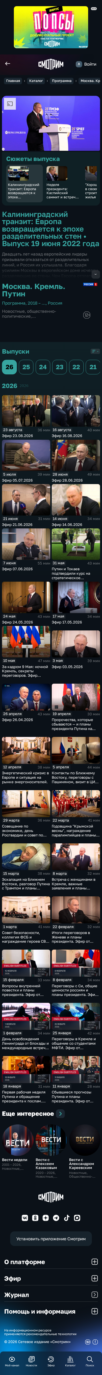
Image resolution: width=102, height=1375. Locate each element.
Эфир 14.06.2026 (67, 524)
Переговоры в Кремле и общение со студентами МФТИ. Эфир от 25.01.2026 (74, 1045)
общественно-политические (29, 314)
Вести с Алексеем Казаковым (46, 1164)
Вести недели (14, 1160)
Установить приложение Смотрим (51, 1238)
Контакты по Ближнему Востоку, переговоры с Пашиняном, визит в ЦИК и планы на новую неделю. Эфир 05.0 (75, 782)
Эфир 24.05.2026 (17, 622)
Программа (62, 81)
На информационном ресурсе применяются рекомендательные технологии (40, 1332)
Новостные (13, 311)
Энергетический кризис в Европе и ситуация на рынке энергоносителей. (25, 777)
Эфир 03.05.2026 (67, 667)
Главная (13, 81)
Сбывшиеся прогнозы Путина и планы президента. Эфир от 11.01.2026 (71, 1098)
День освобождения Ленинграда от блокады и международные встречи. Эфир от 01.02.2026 (25, 1045)
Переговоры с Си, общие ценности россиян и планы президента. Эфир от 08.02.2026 (74, 992)
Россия (55, 303)
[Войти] (79, 64)
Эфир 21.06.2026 (17, 524)
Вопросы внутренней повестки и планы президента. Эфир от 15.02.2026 (21, 992)
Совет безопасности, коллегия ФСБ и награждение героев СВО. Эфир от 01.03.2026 (26, 939)
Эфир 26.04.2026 (17, 720)
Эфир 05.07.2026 (17, 480)
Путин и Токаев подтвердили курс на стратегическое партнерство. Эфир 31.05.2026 (71, 578)
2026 (24, 385)
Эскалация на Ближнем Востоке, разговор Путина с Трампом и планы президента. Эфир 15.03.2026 (26, 888)
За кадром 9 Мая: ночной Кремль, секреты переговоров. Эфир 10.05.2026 (25, 673)
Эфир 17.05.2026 (67, 622)
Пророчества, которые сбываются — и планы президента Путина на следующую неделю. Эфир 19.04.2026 (72, 728)
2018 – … (37, 303)
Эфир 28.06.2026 (67, 480)
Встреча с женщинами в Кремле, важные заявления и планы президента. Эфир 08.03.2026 (73, 888)
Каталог (36, 81)
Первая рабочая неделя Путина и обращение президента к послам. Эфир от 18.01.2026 (24, 1098)
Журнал (16, 1294)
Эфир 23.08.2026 (17, 436)
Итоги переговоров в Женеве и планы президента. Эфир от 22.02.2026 (71, 939)
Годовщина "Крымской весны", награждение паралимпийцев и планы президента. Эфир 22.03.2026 (74, 835)
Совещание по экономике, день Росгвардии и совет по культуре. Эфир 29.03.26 (24, 832)
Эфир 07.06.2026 (17, 569)
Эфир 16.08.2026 (67, 436)
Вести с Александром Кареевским (81, 1164)
